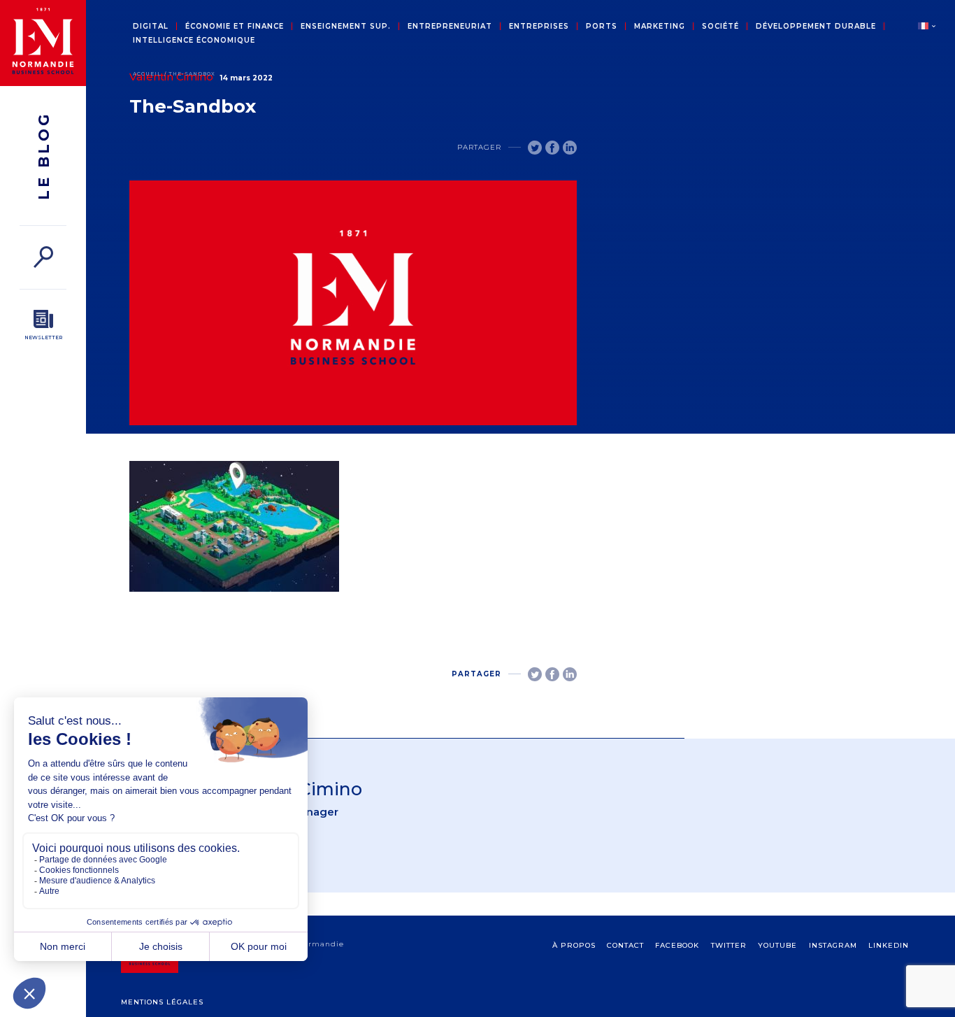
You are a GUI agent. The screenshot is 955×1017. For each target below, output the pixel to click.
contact (625, 945)
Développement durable (816, 26)
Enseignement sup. (346, 26)
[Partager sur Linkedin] (570, 148)
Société (720, 26)
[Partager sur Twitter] (535, 148)
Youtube (777, 945)
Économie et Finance (234, 26)
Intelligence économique (194, 40)
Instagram (833, 945)
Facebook (677, 945)
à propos (574, 945)
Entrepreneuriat (450, 26)
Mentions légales (162, 1002)
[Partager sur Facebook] (552, 148)
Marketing (659, 26)
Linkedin (888, 945)
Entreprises (539, 26)
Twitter (729, 945)
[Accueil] (43, 43)
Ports (601, 26)
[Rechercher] (43, 257)
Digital (150, 26)
